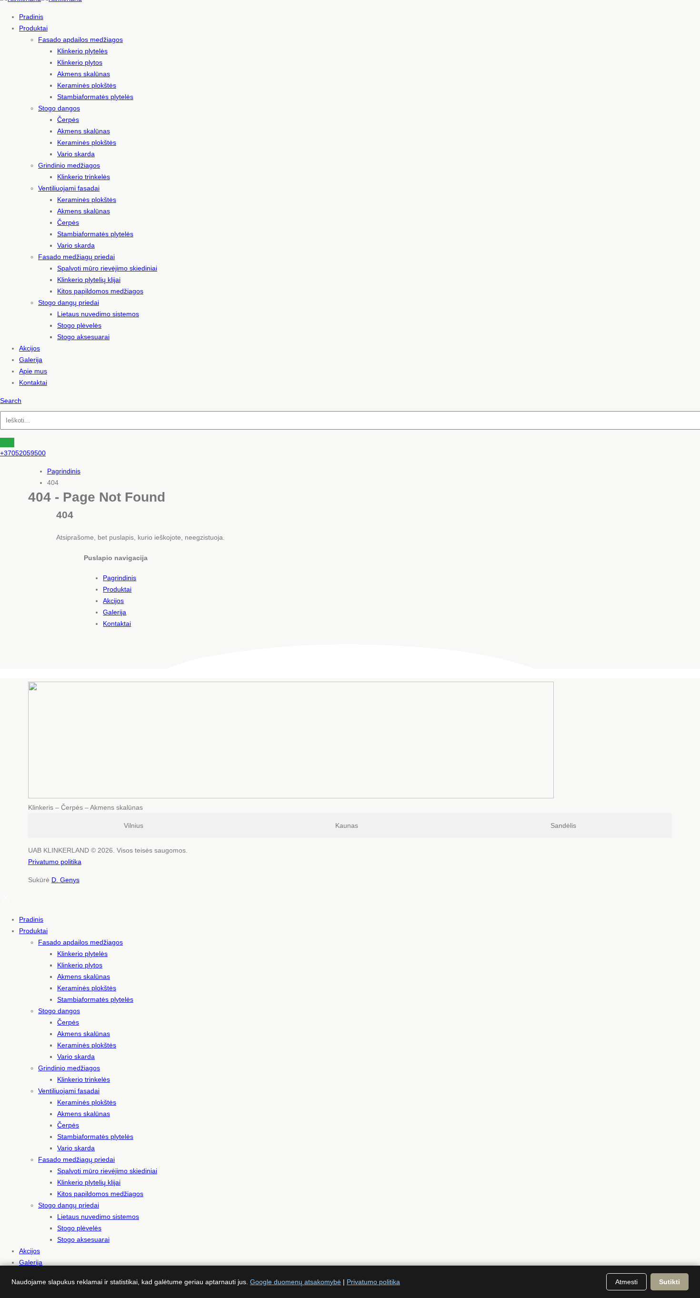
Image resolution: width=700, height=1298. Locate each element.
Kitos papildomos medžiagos (100, 291)
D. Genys (65, 880)
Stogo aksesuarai (83, 337)
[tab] (134, 825)
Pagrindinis (119, 578)
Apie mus (33, 371)
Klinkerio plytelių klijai (88, 279)
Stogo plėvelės (79, 325)
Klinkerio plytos (79, 62)
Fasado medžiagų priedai (76, 257)
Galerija (30, 359)
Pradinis (31, 16)
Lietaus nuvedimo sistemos (98, 314)
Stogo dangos (59, 108)
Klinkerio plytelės (82, 51)
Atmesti (626, 1282)
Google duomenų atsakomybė (295, 1282)
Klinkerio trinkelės (83, 177)
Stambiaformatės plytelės (95, 97)
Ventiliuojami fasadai (69, 188)
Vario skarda (76, 154)
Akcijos (29, 348)
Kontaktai (33, 382)
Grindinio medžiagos (69, 165)
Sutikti (669, 1282)
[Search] (7, 442)
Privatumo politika (54, 861)
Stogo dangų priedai (68, 302)
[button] (10, 400)
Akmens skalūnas (83, 74)
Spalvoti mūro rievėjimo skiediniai (107, 268)
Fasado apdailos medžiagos (80, 39)
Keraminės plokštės (86, 85)
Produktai (33, 28)
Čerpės (68, 119)
